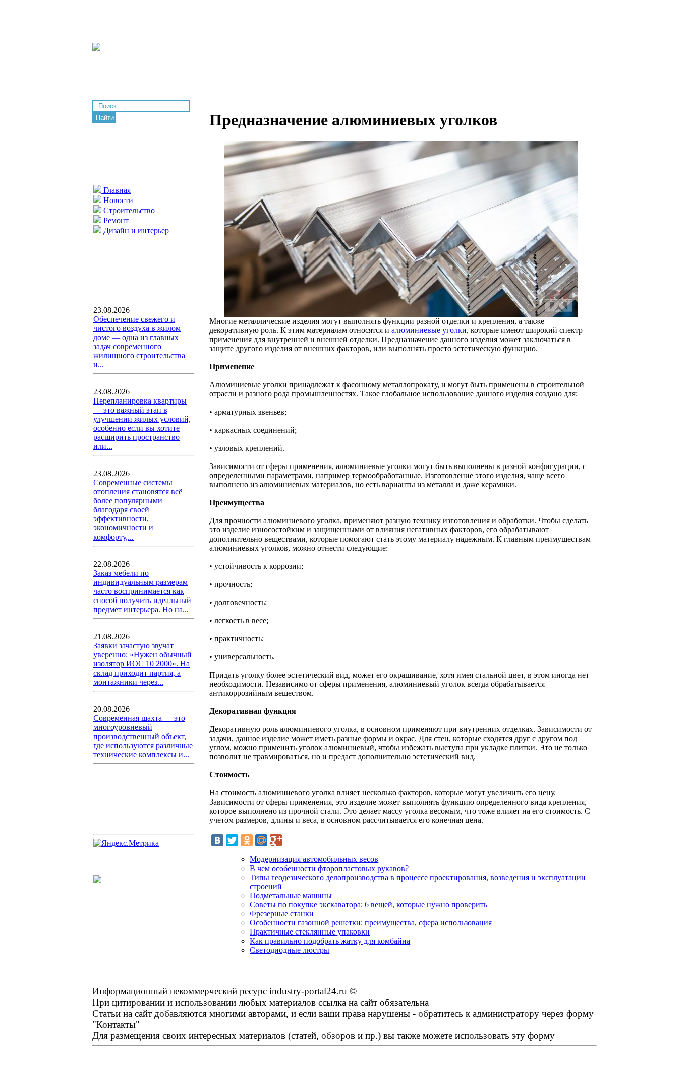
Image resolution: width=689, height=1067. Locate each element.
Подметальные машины (291, 895)
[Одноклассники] (247, 840)
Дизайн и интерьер (135, 230)
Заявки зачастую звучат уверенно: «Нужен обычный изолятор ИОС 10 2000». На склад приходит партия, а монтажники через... (142, 663)
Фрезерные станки (282, 913)
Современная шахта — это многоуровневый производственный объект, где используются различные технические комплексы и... (143, 736)
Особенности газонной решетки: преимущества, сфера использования (371, 922)
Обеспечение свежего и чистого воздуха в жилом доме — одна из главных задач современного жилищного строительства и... (139, 342)
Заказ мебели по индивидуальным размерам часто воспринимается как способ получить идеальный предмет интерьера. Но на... (142, 591)
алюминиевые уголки (429, 330)
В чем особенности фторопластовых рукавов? (329, 868)
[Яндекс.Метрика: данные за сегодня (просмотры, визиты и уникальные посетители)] (126, 843)
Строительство (128, 210)
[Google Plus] (276, 840)
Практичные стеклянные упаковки (310, 931)
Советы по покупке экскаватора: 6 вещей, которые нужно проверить (368, 904)
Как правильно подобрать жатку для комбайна (330, 941)
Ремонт (115, 220)
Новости (117, 200)
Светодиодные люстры (289, 950)
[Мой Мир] (261, 840)
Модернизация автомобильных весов (314, 859)
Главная (116, 190)
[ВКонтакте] (217, 840)
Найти (105, 117)
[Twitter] (232, 840)
